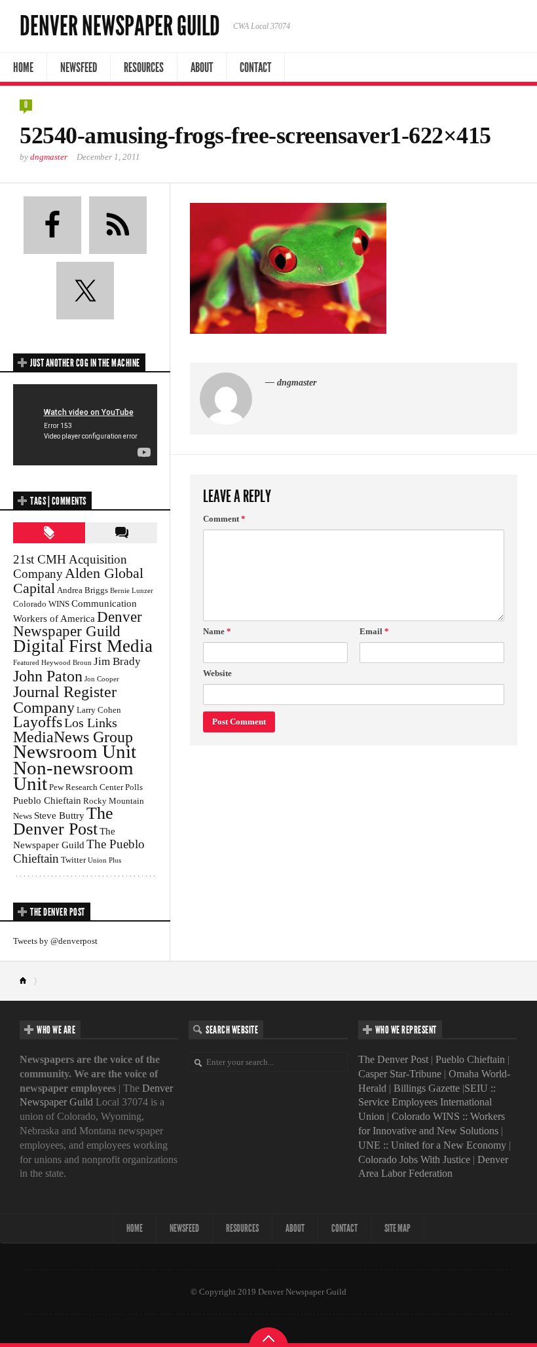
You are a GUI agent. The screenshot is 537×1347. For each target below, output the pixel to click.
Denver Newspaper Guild (120, 26)
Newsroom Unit (74, 751)
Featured (26, 662)
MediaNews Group (73, 736)
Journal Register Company (65, 699)
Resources (144, 67)
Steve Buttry (59, 815)
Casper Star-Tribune (399, 1073)
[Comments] (121, 532)
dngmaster (48, 157)
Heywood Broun (66, 662)
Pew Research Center (86, 787)
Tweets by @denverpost (55, 941)
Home (23, 67)
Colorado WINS (41, 604)
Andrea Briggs (82, 590)
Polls (134, 787)
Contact (255, 67)
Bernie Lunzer (131, 590)
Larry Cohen (99, 710)
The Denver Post (63, 821)
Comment (224, 519)
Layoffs (37, 721)
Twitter (73, 860)
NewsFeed (78, 67)
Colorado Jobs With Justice (414, 1159)
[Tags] (49, 532)
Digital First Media (83, 646)
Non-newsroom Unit (73, 776)
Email (374, 631)
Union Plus (104, 860)
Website (217, 673)
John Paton (48, 676)
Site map (397, 1228)
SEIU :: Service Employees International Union (427, 1102)
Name (217, 631)
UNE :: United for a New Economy (432, 1145)
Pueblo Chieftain (47, 800)
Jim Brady (117, 661)
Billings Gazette (427, 1088)
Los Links (90, 722)
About (202, 67)
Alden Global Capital (78, 580)
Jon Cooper (101, 679)
